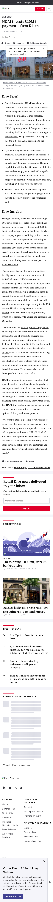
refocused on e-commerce (38, 251)
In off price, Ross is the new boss (26, 637)
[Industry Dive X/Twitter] (15, 788)
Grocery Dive (30, 832)
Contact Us (7, 813)
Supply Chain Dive (32, 841)
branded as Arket (10, 369)
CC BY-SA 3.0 (7, 88)
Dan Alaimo (10, 37)
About (5, 804)
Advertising (29, 807)
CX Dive (28, 828)
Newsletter (7, 817)
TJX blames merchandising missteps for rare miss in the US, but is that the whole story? (29, 649)
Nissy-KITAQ (30, 85)
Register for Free (13, 896)
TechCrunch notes (40, 400)
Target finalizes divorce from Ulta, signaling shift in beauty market (28, 679)
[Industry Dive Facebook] (10, 788)
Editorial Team (8, 808)
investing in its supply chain (35, 327)
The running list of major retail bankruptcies (25, 564)
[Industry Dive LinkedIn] (4, 788)
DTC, (31, 467)
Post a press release (21, 765)
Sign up (40, 9)
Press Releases (9, 829)
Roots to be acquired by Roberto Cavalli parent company (24, 664)
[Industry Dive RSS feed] (21, 788)
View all (6, 765)
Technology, (20, 467)
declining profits (32, 235)
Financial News (42, 467)
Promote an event (32, 815)
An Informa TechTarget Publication (26, 3)
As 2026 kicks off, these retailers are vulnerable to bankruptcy (25, 610)
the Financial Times (23, 115)
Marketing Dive (31, 836)
